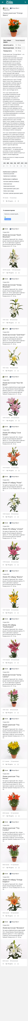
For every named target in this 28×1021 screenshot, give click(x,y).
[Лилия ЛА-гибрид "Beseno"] (14, 592)
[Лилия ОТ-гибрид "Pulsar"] (14, 497)
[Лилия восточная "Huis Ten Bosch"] (14, 399)
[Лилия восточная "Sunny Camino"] (14, 691)
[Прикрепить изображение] (5, 217)
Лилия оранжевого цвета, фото (11, 188)
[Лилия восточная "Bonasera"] (14, 943)
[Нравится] (4, 201)
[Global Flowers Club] (10, 2)
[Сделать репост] (16, 201)
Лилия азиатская (7, 184)
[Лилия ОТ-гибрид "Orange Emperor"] (14, 895)
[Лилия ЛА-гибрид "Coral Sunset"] (14, 449)
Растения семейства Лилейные (11, 181)
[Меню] (2, 2)
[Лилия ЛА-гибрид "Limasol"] (14, 544)
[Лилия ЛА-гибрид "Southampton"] (14, 641)
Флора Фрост (15, 8)
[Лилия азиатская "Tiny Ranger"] (14, 741)
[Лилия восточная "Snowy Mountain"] (14, 301)
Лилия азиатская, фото (9, 186)
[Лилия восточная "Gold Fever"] (14, 350)
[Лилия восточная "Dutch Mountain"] (14, 251)
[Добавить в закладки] (19, 201)
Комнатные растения (8, 173)
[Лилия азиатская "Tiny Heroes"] (14, 793)
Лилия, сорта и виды (8, 191)
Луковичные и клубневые (9, 176)
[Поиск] (25, 2)
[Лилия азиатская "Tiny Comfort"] (14, 845)
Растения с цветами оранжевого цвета (13, 193)
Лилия (6, 8)
